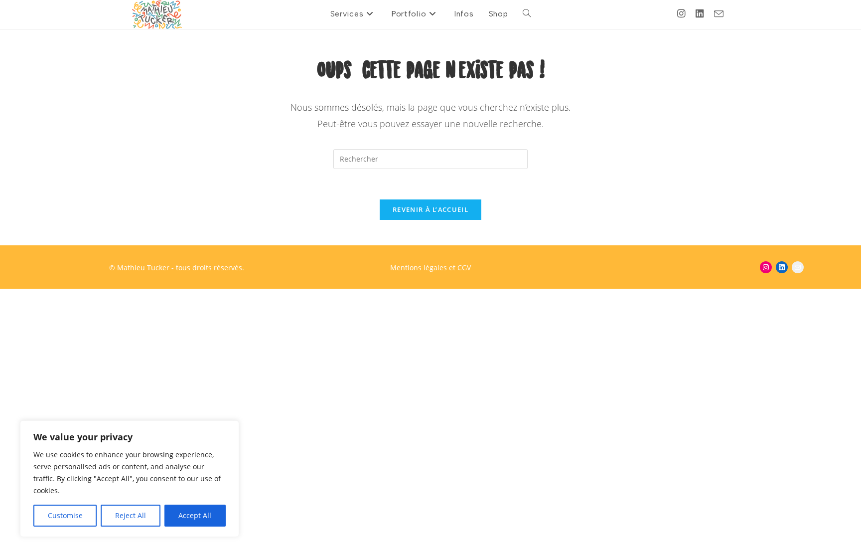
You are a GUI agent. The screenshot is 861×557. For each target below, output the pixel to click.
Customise (65, 515)
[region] (129, 478)
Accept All (194, 515)
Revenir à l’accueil (430, 209)
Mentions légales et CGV (430, 267)
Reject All (130, 515)
